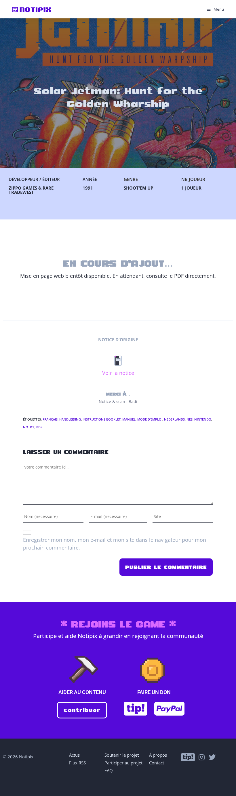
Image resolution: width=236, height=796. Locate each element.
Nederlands (174, 419)
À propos (158, 755)
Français (50, 419)
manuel (129, 419)
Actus (74, 755)
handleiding (70, 419)
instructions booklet (102, 419)
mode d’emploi (149, 419)
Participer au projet (123, 763)
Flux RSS (77, 763)
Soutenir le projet (121, 755)
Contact (156, 763)
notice (29, 427)
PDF (39, 427)
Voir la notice (118, 372)
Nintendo (202, 419)
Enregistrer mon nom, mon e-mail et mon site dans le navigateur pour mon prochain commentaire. (114, 543)
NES (189, 419)
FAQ (108, 770)
